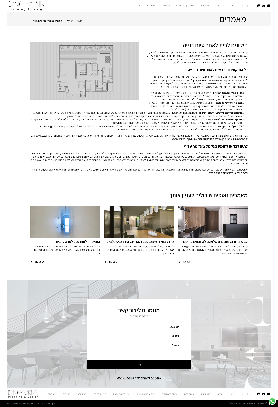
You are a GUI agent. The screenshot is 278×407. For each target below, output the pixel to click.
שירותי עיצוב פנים (186, 5)
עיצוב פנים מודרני (169, 394)
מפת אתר (82, 394)
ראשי (232, 5)
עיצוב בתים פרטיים (145, 394)
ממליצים (166, 5)
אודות (220, 5)
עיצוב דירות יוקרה (121, 394)
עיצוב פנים (189, 394)
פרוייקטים (205, 5)
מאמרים (151, 5)
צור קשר (136, 5)
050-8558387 (139, 378)
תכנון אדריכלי (100, 394)
